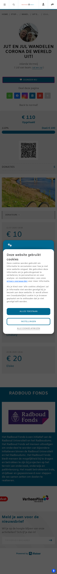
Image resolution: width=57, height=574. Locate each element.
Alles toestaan (29, 311)
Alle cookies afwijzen (28, 328)
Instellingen (28, 321)
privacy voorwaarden (17, 281)
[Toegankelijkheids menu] (53, 570)
